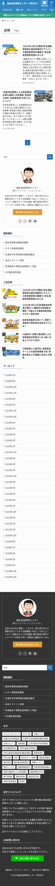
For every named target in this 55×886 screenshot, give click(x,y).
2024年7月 (10, 428)
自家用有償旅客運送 (42, 767)
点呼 (16, 757)
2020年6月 (10, 553)
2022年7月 (10, 487)
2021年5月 (10, 517)
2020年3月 (10, 559)
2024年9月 (10, 422)
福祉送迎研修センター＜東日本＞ (22, 3)
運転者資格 (20, 776)
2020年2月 (10, 565)
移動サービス (37, 762)
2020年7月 (10, 547)
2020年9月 (10, 541)
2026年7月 (10, 374)
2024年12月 (11, 410)
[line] (30, 221)
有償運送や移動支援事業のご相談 (21, 266)
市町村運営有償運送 (28, 748)
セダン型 (26, 734)
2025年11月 (11, 392)
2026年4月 (10, 380)
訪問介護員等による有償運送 (15, 772)
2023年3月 (10, 464)
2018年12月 (11, 576)
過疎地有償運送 (9, 781)
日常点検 (7, 757)
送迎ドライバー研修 (14, 260)
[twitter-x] (25, 221)
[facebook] (20, 221)
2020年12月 (11, 535)
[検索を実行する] (50, 157)
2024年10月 (11, 416)
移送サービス (8, 767)
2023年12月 (11, 452)
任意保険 (21, 743)
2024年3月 (10, 440)
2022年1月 (10, 505)
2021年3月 (10, 523)
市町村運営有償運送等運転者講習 (16, 753)
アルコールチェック (11, 734)
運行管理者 (7, 776)
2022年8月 (10, 481)
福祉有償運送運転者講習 (16, 242)
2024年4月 (10, 434)
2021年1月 (10, 529)
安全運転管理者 (9, 748)
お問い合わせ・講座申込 (40, 870)
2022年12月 (11, 475)
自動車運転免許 (24, 767)
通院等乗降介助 (36, 772)
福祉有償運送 (44, 757)
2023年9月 (10, 458)
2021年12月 (11, 511)
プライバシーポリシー (22, 870)
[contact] (35, 221)
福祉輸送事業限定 (21, 762)
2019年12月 (11, 570)
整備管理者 (38, 753)
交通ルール (38, 734)
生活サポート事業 (28, 757)
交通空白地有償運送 (11, 738)
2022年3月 (10, 499)
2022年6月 (10, 493)
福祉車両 (7, 762)
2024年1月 (10, 446)
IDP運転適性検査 (13, 272)
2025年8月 (10, 398)
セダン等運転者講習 (14, 248)
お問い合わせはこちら (28, 212)
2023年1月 (10, 470)
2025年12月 (11, 386)
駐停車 (22, 781)
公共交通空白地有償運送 (38, 743)
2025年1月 (10, 404)
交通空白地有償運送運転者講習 (19, 254)
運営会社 (9, 870)
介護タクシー (8, 743)
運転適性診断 (33, 776)
